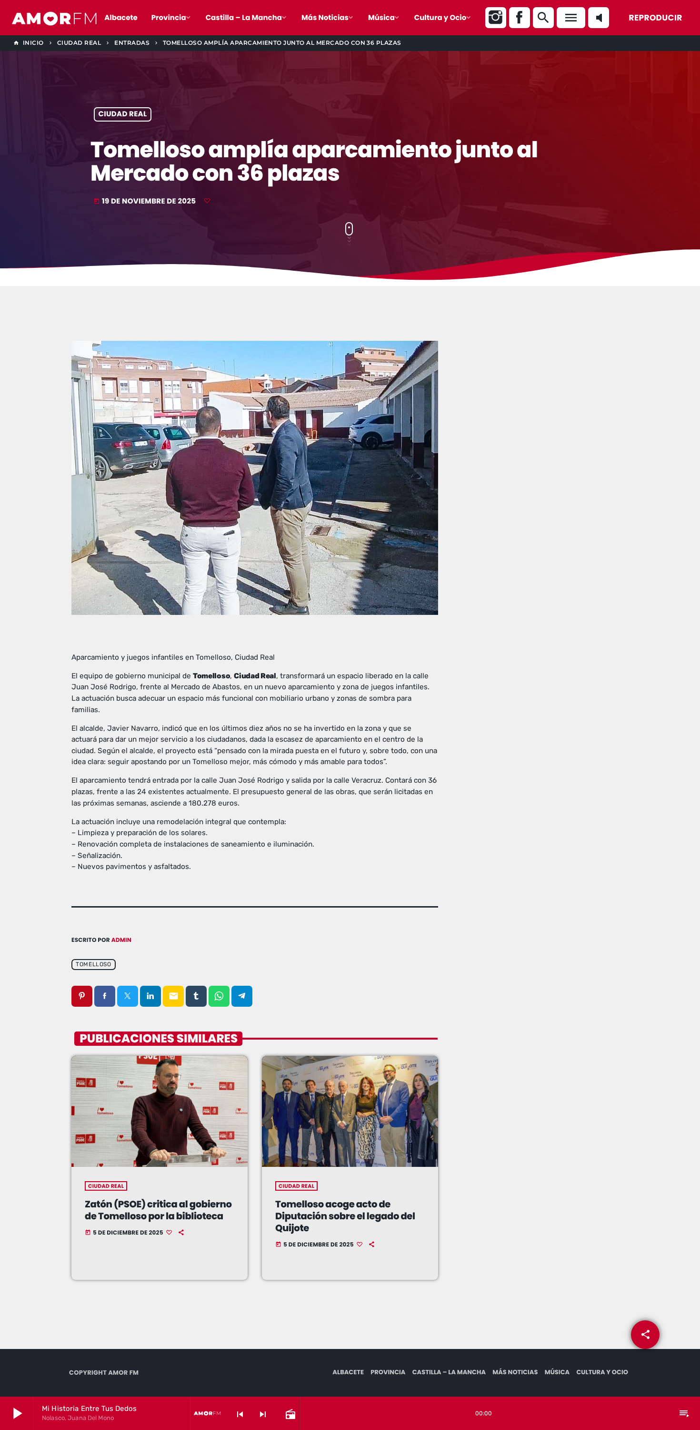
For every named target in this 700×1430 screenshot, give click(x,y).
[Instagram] (495, 17)
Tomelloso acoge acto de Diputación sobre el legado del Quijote (345, 1215)
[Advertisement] (545, 410)
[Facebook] (519, 17)
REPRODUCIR (655, 17)
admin (121, 940)
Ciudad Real (123, 115)
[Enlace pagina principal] (55, 18)
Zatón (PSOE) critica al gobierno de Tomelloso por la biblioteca (158, 1210)
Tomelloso (93, 964)
